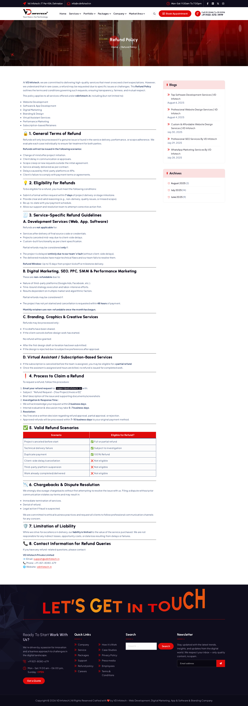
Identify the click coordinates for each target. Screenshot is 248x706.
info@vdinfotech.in (81, 3)
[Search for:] (141, 646)
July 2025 (176, 190)
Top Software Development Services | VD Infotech (193, 96)
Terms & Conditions (108, 673)
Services (74, 13)
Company (118, 13)
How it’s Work (109, 644)
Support (82, 660)
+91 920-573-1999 (212, 14)
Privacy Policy (109, 655)
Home (63, 13)
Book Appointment (177, 13)
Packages (103, 13)
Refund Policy (129, 46)
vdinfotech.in (44, 566)
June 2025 (177, 196)
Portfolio (88, 13)
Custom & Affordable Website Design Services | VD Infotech (192, 126)
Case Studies (109, 649)
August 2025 (178, 183)
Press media (109, 660)
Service (82, 649)
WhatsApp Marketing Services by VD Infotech (191, 151)
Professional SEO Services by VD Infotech (194, 138)
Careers (82, 671)
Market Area (136, 13)
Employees (108, 665)
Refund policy (85, 665)
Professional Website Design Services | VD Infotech (194, 111)
